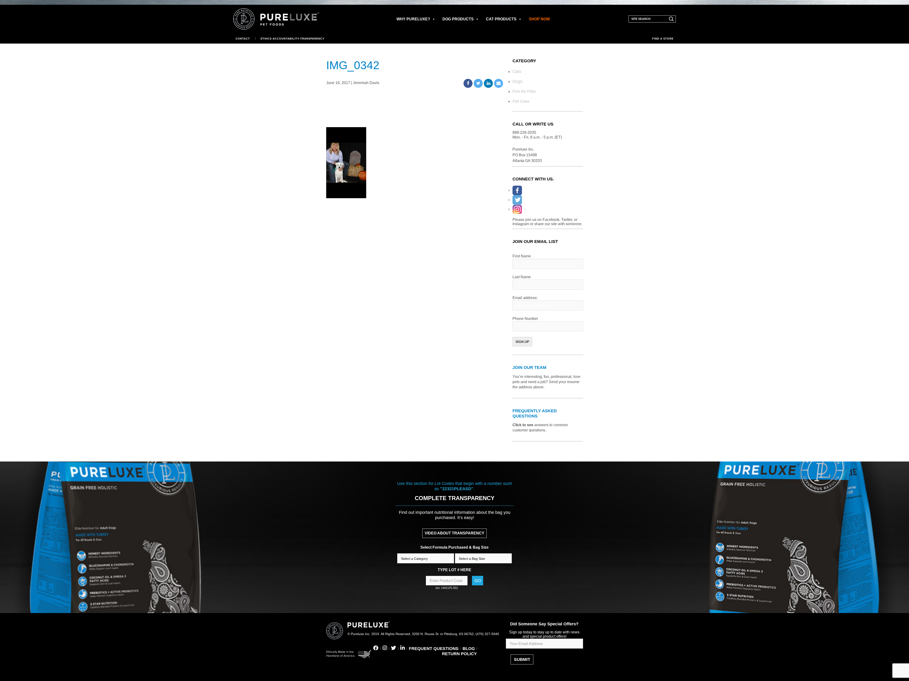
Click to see (522, 425)
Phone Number (525, 319)
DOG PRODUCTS (458, 19)
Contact (243, 38)
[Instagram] (517, 209)
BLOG (469, 648)
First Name (521, 256)
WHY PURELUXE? (413, 19)
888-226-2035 (524, 132)
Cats (516, 71)
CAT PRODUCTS (501, 19)
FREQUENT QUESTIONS (434, 648)
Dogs (517, 81)
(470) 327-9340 (487, 634)
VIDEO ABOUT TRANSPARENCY (454, 533)
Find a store (662, 38)
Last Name (521, 277)
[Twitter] (517, 200)
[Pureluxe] (276, 19)
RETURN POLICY (459, 653)
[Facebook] (517, 190)
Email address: (525, 298)
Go (477, 580)
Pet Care (520, 101)
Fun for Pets (524, 91)
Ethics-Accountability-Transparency (292, 38)
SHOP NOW (539, 19)
